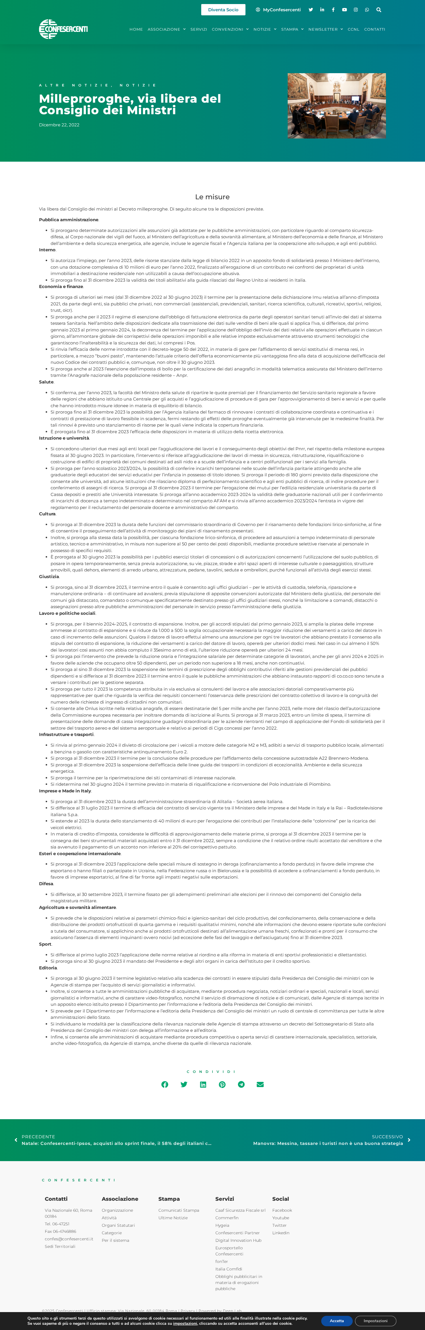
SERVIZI (199, 29)
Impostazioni (376, 1321)
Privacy (188, 1311)
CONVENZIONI (227, 29)
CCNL (354, 29)
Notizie (139, 85)
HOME (136, 29)
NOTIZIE (262, 29)
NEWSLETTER (323, 29)
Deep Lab (232, 1311)
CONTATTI (374, 29)
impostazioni (185, 1323)
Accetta (337, 1321)
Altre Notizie (75, 85)
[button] (379, 9)
